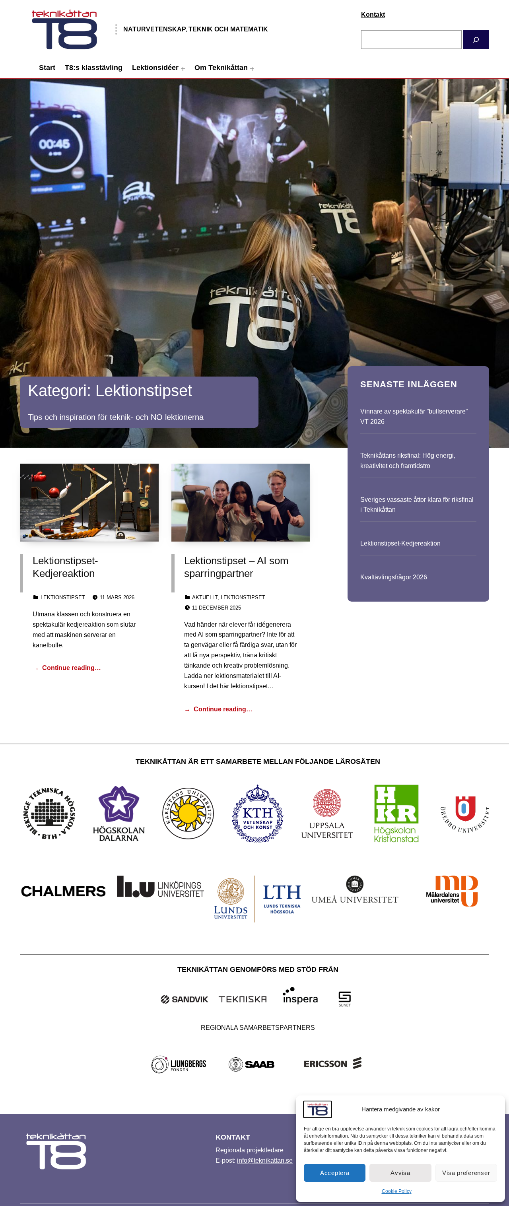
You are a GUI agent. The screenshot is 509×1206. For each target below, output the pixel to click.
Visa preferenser (466, 1172)
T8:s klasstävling (93, 68)
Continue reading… (71, 667)
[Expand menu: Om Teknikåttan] (252, 69)
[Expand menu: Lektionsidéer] (183, 69)
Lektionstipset (63, 597)
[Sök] (476, 39)
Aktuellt (205, 597)
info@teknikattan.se (265, 1160)
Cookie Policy (397, 1191)
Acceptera (335, 1172)
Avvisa (400, 1172)
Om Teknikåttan (221, 68)
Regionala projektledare (250, 1150)
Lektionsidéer (155, 68)
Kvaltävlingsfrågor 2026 (393, 577)
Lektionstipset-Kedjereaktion (400, 543)
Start (47, 68)
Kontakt (373, 14)
